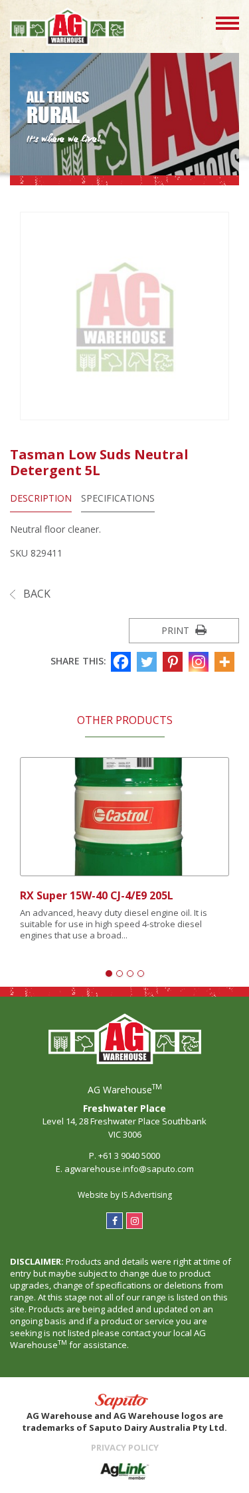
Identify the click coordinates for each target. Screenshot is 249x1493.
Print (176, 630)
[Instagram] (200, 662)
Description (41, 498)
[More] (226, 662)
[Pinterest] (174, 662)
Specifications (118, 498)
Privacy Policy (125, 1447)
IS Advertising (147, 1194)
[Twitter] (148, 662)
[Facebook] (122, 662)
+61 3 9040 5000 (129, 1155)
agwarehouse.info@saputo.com (129, 1169)
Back (35, 593)
